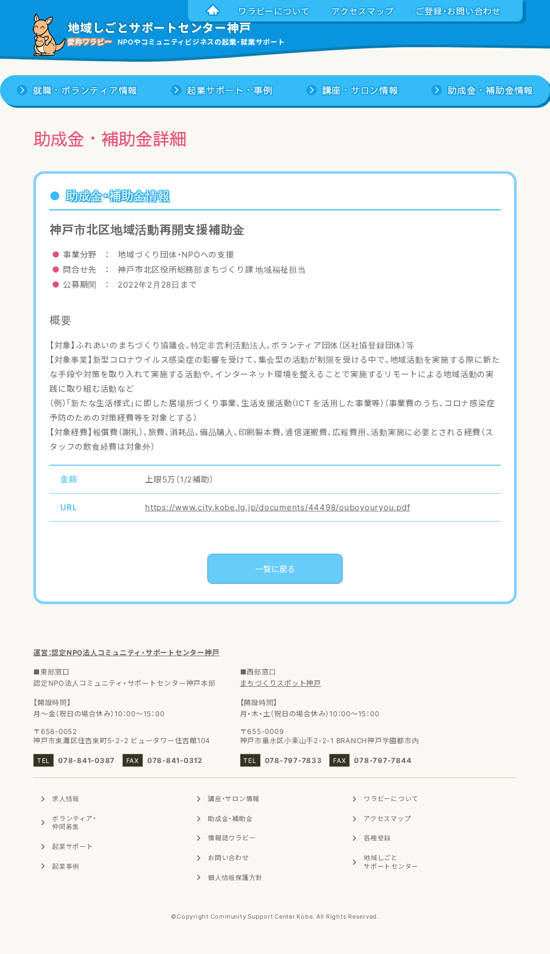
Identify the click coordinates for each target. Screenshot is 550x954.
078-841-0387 (86, 760)
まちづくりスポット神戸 (280, 683)
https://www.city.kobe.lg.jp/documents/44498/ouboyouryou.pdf (277, 507)
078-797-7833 (293, 760)
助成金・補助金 (230, 818)
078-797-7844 (382, 760)
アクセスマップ (387, 818)
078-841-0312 (174, 760)
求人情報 (65, 798)
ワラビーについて (391, 798)
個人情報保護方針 (235, 877)
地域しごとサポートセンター (391, 862)
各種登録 (377, 837)
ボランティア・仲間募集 (74, 822)
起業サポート (72, 846)
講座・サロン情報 (233, 798)
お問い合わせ (228, 857)
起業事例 (65, 866)
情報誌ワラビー (232, 837)
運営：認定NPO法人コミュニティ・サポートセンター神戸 (126, 652)
